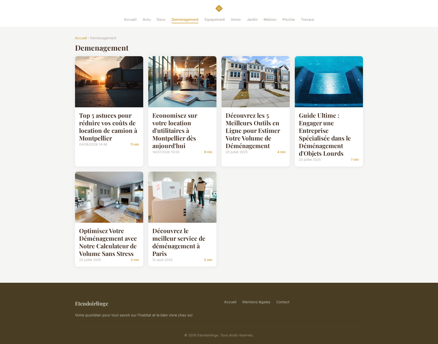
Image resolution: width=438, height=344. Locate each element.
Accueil (130, 19)
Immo (236, 19)
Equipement (215, 19)
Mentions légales (256, 302)
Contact (282, 302)
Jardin (252, 19)
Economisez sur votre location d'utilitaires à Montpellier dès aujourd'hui (174, 130)
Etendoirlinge (91, 303)
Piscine (288, 19)
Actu (147, 19)
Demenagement (185, 19)
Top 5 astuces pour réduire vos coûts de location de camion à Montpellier (108, 126)
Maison (270, 19)
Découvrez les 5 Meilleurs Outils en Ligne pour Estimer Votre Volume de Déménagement (253, 130)
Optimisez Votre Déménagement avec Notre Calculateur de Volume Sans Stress (108, 242)
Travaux (307, 19)
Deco (161, 19)
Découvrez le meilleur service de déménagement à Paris (178, 242)
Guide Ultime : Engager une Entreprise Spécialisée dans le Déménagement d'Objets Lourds (325, 134)
